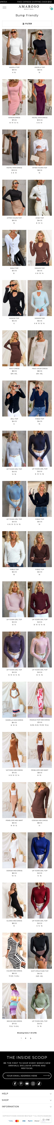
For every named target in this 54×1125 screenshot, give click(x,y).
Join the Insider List (40, 565)
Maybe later (40, 569)
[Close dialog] (52, 549)
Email (30, 559)
